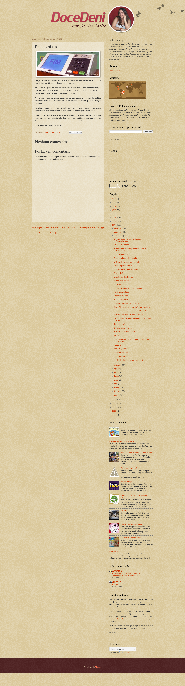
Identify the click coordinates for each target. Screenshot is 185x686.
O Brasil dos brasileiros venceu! (126, 262)
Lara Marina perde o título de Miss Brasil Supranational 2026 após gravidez (127, 574)
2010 (114, 411)
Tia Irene (117, 284)
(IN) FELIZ (116, 582)
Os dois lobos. (126, 511)
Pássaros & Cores (121, 296)
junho (116, 376)
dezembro (118, 228)
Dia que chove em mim (123, 356)
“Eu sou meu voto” (121, 300)
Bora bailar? (118, 273)
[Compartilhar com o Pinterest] (80, 132)
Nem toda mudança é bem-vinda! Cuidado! (130, 311)
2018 (114, 210)
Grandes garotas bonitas (123, 277)
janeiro (117, 395)
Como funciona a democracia (125, 258)
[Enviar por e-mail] (70, 132)
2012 (114, 404)
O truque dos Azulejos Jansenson (122, 441)
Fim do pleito (119, 345)
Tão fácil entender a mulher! (131, 428)
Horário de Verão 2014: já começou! (128, 288)
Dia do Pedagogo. (127, 482)
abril (116, 384)
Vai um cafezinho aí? (129, 468)
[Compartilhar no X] (75, 132)
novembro (118, 232)
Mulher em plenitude (122, 245)
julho (116, 372)
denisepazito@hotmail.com (119, 619)
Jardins (116, 335)
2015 (114, 221)
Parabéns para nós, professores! (126, 303)
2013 (114, 400)
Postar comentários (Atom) (49, 233)
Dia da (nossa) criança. (123, 328)
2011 (114, 407)
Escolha (115, 584)
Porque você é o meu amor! (131, 524)
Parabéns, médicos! (121, 292)
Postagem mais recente (45, 227)
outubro (117, 236)
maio (116, 380)
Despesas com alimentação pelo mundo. (136, 453)
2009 (114, 415)
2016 (114, 218)
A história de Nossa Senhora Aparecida (129, 315)
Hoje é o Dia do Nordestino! (124, 332)
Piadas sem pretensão (122, 281)
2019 (114, 206)
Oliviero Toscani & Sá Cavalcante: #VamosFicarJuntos (127, 240)
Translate (128, 652)
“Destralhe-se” (119, 324)
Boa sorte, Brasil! (120, 349)
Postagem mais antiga (92, 227)
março (117, 387)
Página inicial (69, 227)
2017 (114, 214)
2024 (114, 199)
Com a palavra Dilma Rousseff (126, 269)
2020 (114, 203)
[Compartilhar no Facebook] (78, 132)
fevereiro (118, 391)
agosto (117, 369)
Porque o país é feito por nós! (125, 266)
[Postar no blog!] (73, 132)
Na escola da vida (121, 353)
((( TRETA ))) (117, 571)
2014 (114, 225)
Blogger (98, 667)
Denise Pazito (114, 70)
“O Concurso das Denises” (131, 538)
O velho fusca (114, 551)
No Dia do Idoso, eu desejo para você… (129, 360)
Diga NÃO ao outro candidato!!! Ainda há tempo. (133, 307)
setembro (118, 365)
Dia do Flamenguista (122, 254)
